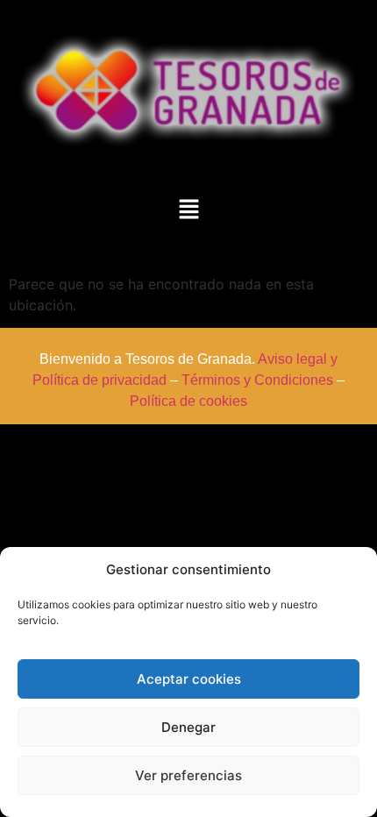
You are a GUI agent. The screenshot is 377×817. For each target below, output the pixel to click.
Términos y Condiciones (257, 380)
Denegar (188, 727)
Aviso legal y (298, 359)
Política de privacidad (99, 380)
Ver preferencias (188, 775)
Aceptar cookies (189, 679)
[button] (188, 210)
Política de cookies (188, 401)
